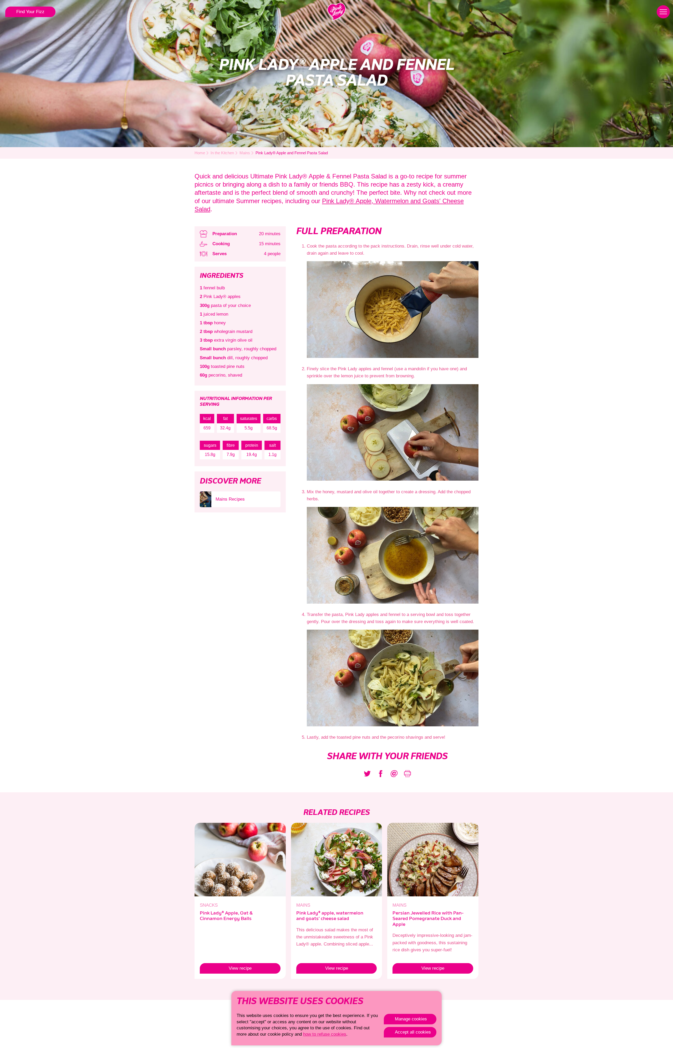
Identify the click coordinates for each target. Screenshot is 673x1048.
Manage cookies (411, 1018)
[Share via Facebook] (381, 774)
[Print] (407, 774)
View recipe (226, 968)
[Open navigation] (663, 11)
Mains (244, 153)
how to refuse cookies (324, 1034)
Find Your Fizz (30, 11)
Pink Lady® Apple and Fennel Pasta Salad (292, 153)
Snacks (209, 905)
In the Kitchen (222, 153)
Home (200, 153)
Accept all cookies (413, 1032)
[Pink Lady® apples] (336, 12)
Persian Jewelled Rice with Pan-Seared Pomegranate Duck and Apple (427, 919)
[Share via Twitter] (367, 774)
